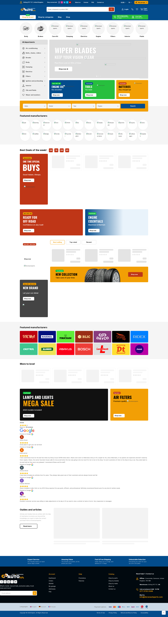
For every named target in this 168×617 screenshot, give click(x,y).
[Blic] (84, 336)
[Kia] (79, 125)
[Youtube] (70, 2)
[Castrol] (28, 349)
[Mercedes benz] (100, 136)
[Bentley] (36, 125)
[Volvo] (143, 125)
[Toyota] (132, 125)
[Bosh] (84, 349)
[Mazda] (100, 125)
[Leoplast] (102, 349)
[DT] (121, 349)
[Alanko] (47, 349)
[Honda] (57, 136)
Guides (30, 514)
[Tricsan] (65, 336)
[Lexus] (89, 125)
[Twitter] (67, 2)
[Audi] (25, 125)
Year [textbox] (74, 106)
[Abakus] (65, 349)
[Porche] (121, 125)
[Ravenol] (47, 336)
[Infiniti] (68, 125)
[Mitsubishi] (111, 125)
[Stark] (121, 336)
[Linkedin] (64, 2)
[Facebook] (59, 2)
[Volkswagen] (132, 136)
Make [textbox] (26, 106)
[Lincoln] (89, 136)
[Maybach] (143, 136)
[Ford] (57, 125)
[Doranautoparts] (28, 9)
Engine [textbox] (100, 106)
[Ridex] (139, 336)
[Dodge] (46, 136)
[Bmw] (25, 136)
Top (164, 613)
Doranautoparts (36, 520)
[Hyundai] (68, 136)
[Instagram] (62, 2)
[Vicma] (28, 336)
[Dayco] (102, 336)
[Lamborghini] (79, 136)
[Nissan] (111, 136)
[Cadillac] (36, 136)
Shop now (63, 69)
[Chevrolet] (46, 125)
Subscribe (35, 593)
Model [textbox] (51, 106)
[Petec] (139, 349)
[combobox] (35, 106)
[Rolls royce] (121, 136)
